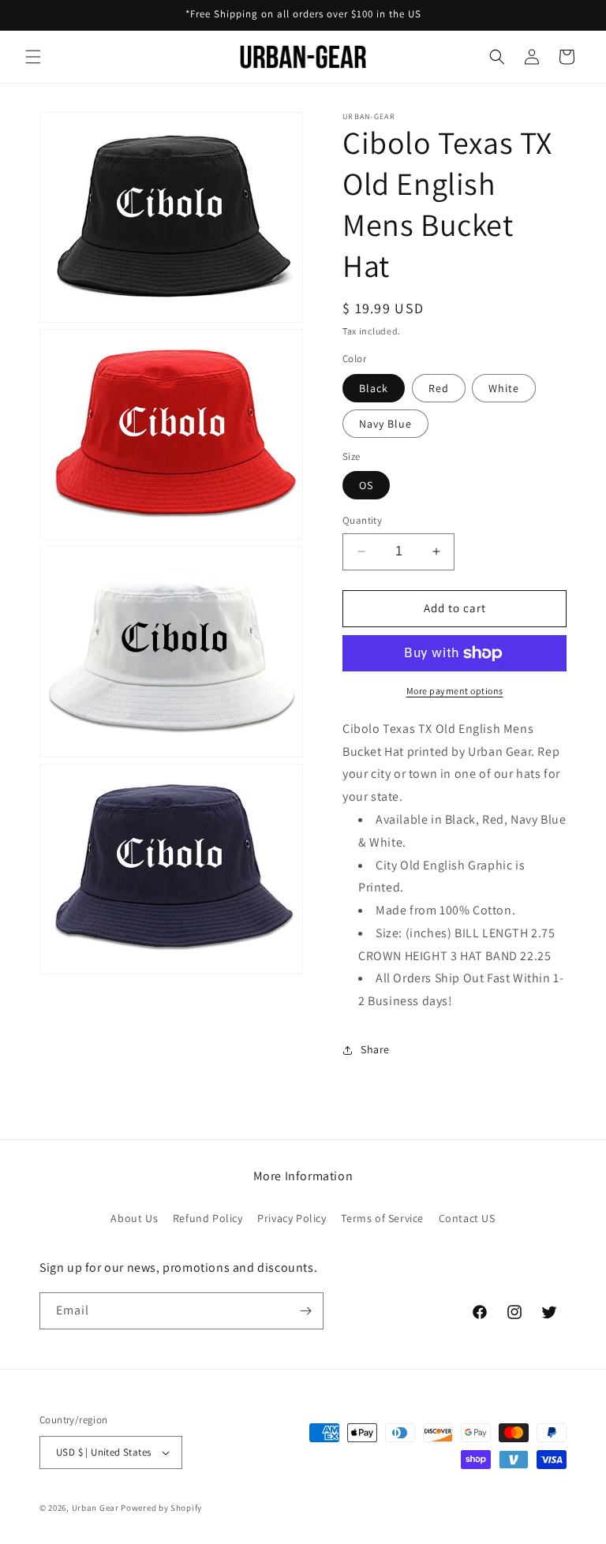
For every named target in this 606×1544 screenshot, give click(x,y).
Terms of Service (382, 1218)
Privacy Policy (291, 1218)
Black (373, 388)
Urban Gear (95, 1507)
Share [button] (375, 1049)
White (503, 388)
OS (366, 485)
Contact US (467, 1218)
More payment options (454, 691)
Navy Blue (385, 424)
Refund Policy (208, 1218)
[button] (33, 56)
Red (438, 388)
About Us (134, 1218)
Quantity (362, 520)
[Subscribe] (305, 1310)
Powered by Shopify (161, 1507)
